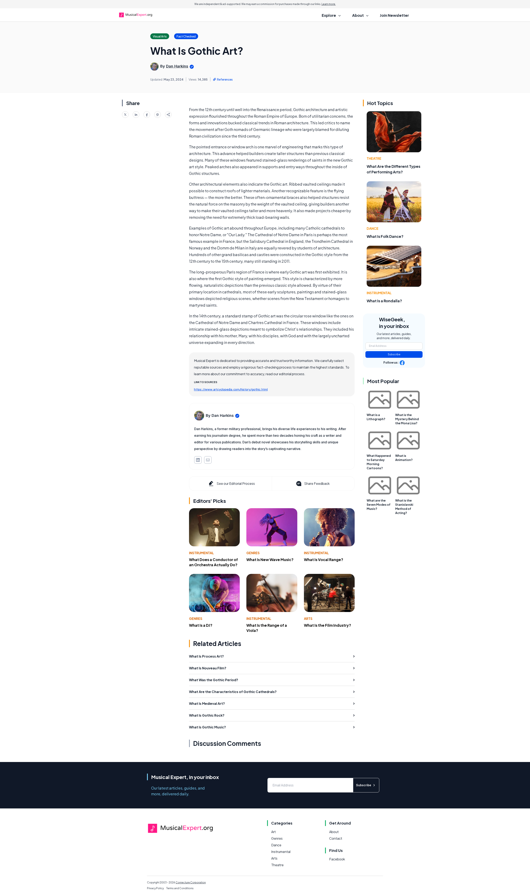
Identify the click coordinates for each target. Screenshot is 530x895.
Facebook (337, 859)
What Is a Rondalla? (384, 300)
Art (273, 832)
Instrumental (201, 553)
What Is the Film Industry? (327, 625)
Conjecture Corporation (191, 882)
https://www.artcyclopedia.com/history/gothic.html (231, 389)
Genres (253, 553)
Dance (372, 228)
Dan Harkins (177, 66)
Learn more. (329, 4)
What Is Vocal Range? (323, 559)
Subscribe (394, 354)
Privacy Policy (155, 888)
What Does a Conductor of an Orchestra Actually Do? (213, 562)
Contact (335, 838)
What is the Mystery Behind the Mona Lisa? (407, 419)
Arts (308, 618)
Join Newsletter (394, 15)
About (334, 832)
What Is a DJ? (200, 625)
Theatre (374, 158)
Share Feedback (317, 483)
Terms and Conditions (180, 888)
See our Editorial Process (236, 483)
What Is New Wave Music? (270, 559)
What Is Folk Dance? (385, 236)
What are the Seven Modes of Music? (378, 504)
